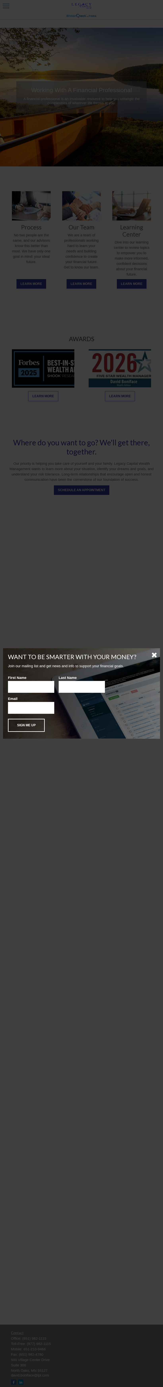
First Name (17, 678)
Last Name (68, 678)
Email (12, 699)
